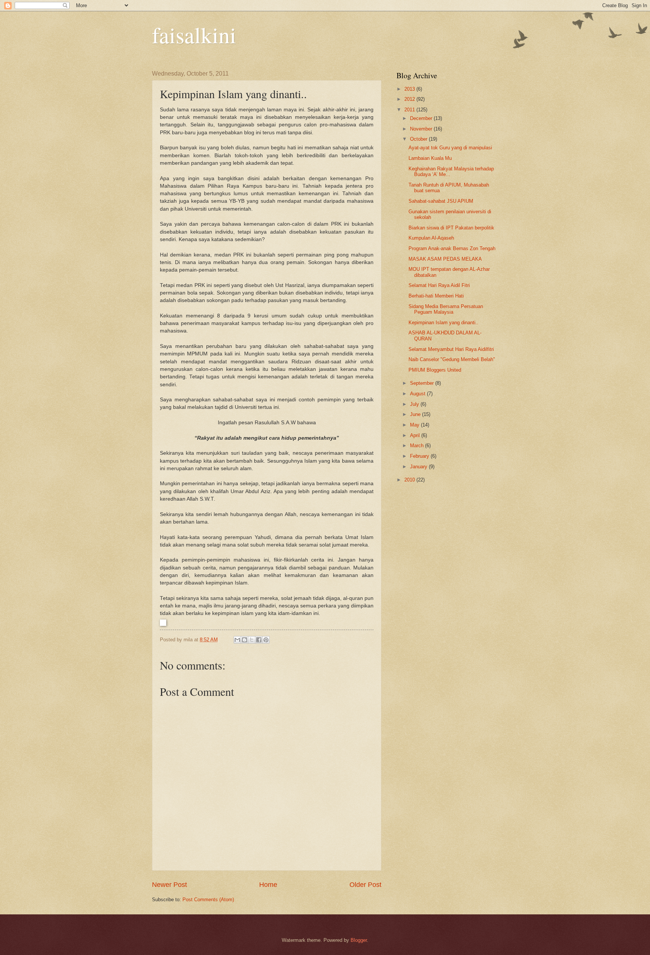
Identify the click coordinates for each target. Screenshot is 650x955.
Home (268, 884)
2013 (410, 89)
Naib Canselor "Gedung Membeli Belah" (452, 359)
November (422, 129)
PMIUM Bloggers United (435, 370)
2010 (410, 480)
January (419, 466)
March (417, 445)
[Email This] (237, 640)
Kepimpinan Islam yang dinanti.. (443, 322)
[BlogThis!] (244, 640)
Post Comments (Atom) (208, 899)
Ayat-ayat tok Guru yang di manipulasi (450, 147)
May (415, 425)
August (418, 393)
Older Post (365, 884)
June (416, 414)
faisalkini (194, 35)
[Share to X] (251, 640)
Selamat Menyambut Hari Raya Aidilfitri (451, 349)
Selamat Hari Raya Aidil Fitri (439, 285)
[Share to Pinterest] (266, 640)
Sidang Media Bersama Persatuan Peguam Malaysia (446, 309)
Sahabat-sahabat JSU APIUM (441, 201)
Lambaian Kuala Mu (430, 158)
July (415, 404)
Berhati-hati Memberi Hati (436, 296)
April (415, 435)
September (422, 383)
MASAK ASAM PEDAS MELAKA (445, 259)
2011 (410, 109)
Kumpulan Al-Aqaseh (431, 238)
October (419, 139)
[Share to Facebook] (259, 640)
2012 (410, 99)
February (420, 456)
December (422, 118)
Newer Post (169, 884)
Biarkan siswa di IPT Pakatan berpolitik (451, 228)
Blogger (359, 940)
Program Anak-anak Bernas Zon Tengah (452, 248)
